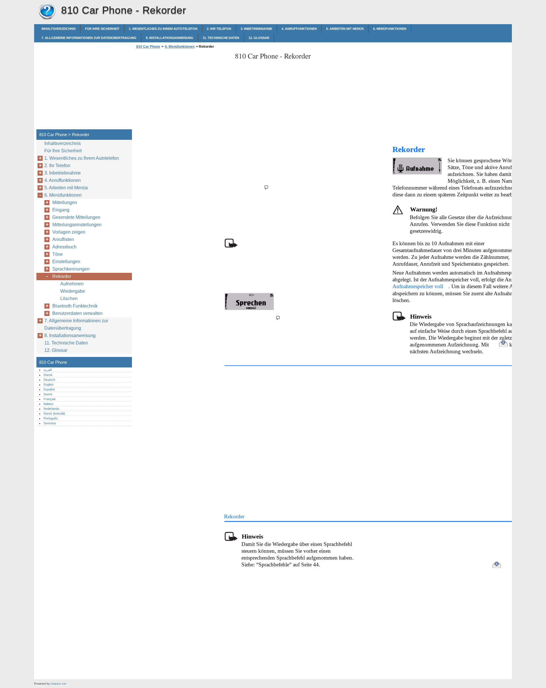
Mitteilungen (64, 202)
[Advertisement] (182, 90)
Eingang (60, 209)
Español (49, 389)
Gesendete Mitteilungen (76, 217)
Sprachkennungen (71, 269)
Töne (57, 254)
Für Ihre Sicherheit (102, 28)
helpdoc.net (58, 683)
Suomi (48, 394)
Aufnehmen (72, 283)
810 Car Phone (46, 11)
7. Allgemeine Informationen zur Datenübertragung (89, 38)
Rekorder (61, 276)
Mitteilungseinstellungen (77, 224)
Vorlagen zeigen (68, 232)
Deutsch (49, 379)
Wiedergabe (72, 291)
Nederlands (51, 408)
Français (50, 399)
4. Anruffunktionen (299, 28)
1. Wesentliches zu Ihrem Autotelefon (163, 28)
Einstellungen (66, 261)
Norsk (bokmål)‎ (54, 413)
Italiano (48, 404)
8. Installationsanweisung (169, 38)
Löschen (69, 298)
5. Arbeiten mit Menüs (345, 28)
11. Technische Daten (221, 38)
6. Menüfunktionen (389, 28)
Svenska (50, 423)
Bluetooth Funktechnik (75, 306)
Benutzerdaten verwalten (77, 313)
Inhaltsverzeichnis (59, 28)
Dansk (48, 375)
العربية (48, 369)
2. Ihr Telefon (219, 28)
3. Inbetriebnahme (256, 28)
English (48, 384)
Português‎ (51, 418)
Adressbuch (64, 246)
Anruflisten (63, 239)
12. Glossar (259, 38)
